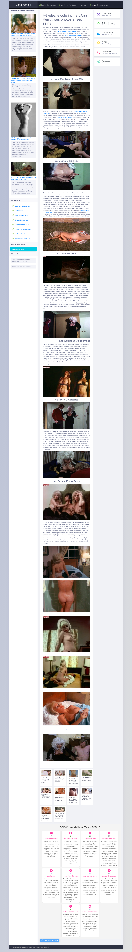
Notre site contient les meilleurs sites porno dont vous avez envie (87, 798)
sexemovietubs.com (109, 876)
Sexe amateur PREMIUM (22, 238)
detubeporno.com (70, 838)
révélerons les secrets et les (73, 35)
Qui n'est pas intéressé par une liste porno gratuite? (45, 780)
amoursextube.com (109, 838)
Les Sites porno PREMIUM (23, 229)
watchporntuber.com (70, 912)
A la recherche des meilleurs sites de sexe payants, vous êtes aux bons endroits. (59, 817)
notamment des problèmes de (65, 117)
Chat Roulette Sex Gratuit (22, 206)
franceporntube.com (51, 838)
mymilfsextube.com (71, 876)
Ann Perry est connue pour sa (67, 31)
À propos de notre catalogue (99, 5)
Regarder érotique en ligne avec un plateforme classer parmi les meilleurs (60, 781)
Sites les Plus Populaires (48, 5)
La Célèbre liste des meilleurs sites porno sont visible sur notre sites (87, 780)
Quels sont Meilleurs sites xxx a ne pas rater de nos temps (45, 797)
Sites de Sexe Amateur (21, 220)
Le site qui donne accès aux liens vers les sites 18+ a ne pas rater (73, 800)
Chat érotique (19, 211)
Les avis (83, 5)
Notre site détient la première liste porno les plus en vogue (45, 818)
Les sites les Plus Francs (68, 5)
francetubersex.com (90, 876)
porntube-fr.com (51, 876)
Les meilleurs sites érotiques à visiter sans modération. (59, 798)
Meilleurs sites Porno (21, 234)
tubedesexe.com (90, 838)
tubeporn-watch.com (90, 912)
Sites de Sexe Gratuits (21, 215)
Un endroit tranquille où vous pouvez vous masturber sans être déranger (73, 782)
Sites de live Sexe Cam (22, 224)
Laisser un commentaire (50, 940)
